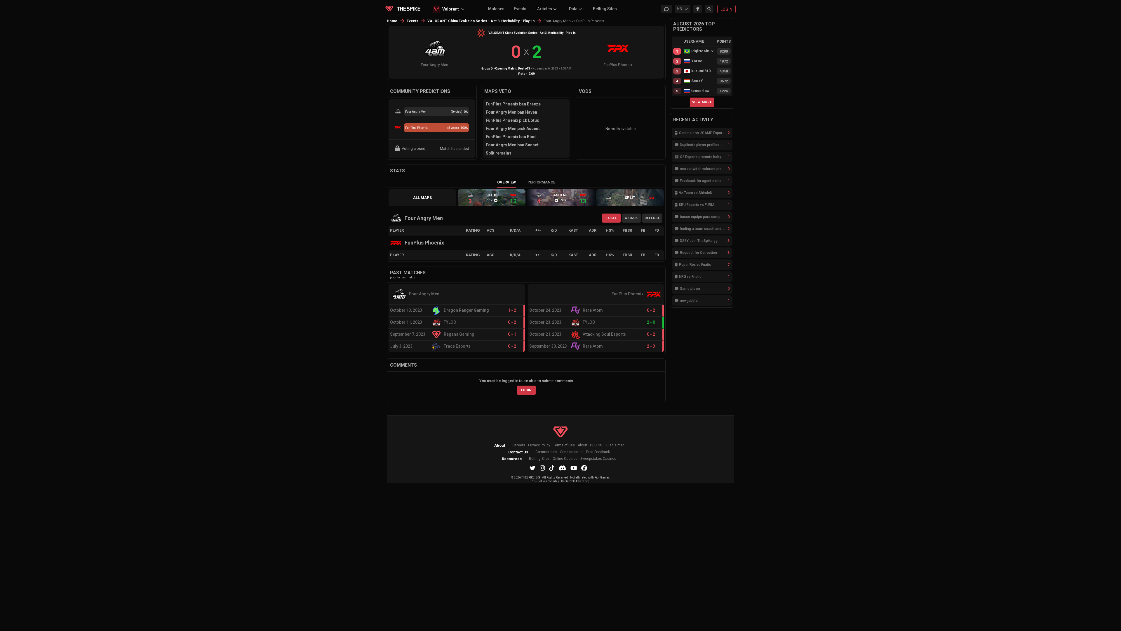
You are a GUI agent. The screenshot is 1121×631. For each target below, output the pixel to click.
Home (392, 21)
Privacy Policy (539, 445)
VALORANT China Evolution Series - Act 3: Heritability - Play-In (481, 21)
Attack (631, 218)
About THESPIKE (590, 445)
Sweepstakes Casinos (598, 459)
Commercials (546, 452)
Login (526, 390)
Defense (652, 218)
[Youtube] (573, 468)
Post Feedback (598, 452)
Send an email (571, 452)
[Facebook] (584, 468)
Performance (541, 182)
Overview (506, 182)
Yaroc (696, 61)
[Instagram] (542, 468)
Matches (496, 8)
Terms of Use (564, 445)
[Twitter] (532, 468)
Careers (518, 445)
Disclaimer (615, 445)
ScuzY (697, 81)
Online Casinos (565, 459)
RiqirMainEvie (702, 51)
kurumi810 (701, 71)
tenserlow (700, 91)
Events (520, 8)
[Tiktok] (551, 468)
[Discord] (562, 468)
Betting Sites (605, 8)
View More (702, 102)
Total (611, 218)
